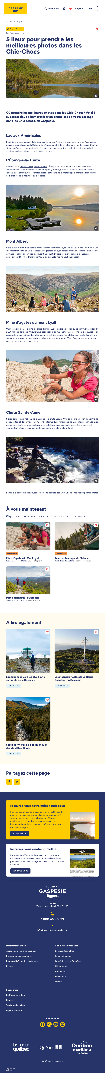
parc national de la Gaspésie (32, 142)
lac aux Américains (57, 142)
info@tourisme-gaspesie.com (52, 930)
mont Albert (83, 247)
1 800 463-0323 (52, 919)
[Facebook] (42, 1024)
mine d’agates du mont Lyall (42, 329)
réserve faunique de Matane (33, 166)
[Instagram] (49, 1024)
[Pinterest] (62, 1024)
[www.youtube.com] (56, 1024)
